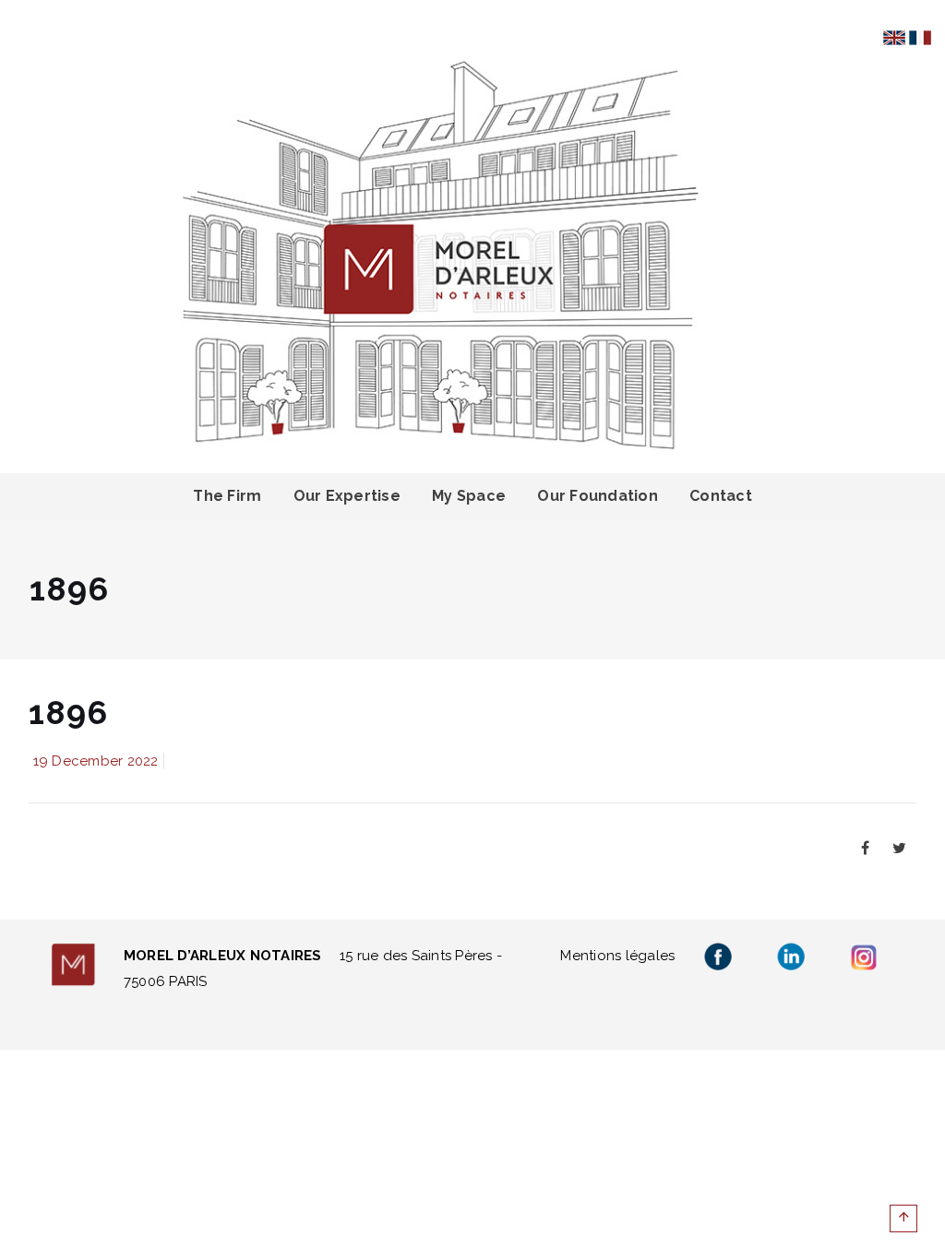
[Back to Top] (903, 1218)
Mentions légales (617, 955)
